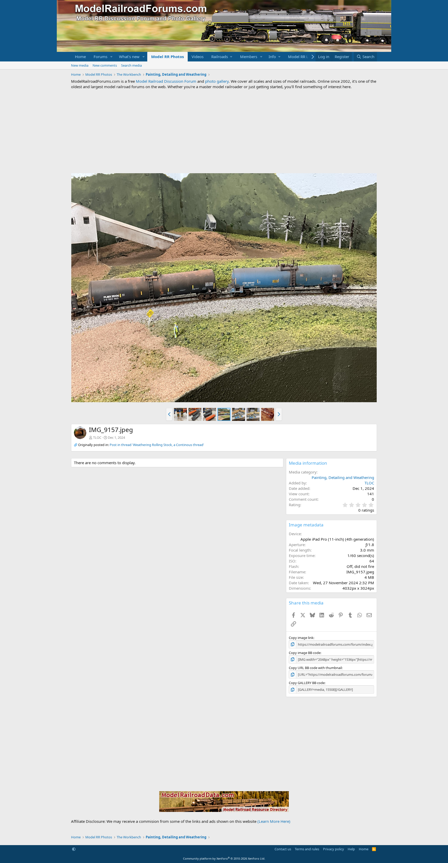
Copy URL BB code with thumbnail (315, 667)
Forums (100, 56)
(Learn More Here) (273, 821)
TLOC (97, 437)
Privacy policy (333, 849)
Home (80, 56)
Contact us (283, 849)
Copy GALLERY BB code (307, 682)
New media (79, 65)
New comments (105, 65)
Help (351, 849)
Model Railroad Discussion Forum (166, 81)
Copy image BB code (304, 652)
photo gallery (217, 81)
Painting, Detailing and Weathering (343, 477)
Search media (131, 65)
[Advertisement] (224, 131)
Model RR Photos (167, 56)
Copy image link (301, 637)
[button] (111, 56)
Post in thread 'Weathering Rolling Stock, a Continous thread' (157, 444)
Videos (198, 56)
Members (248, 56)
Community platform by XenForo (224, 858)
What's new (129, 56)
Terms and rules (307, 849)
